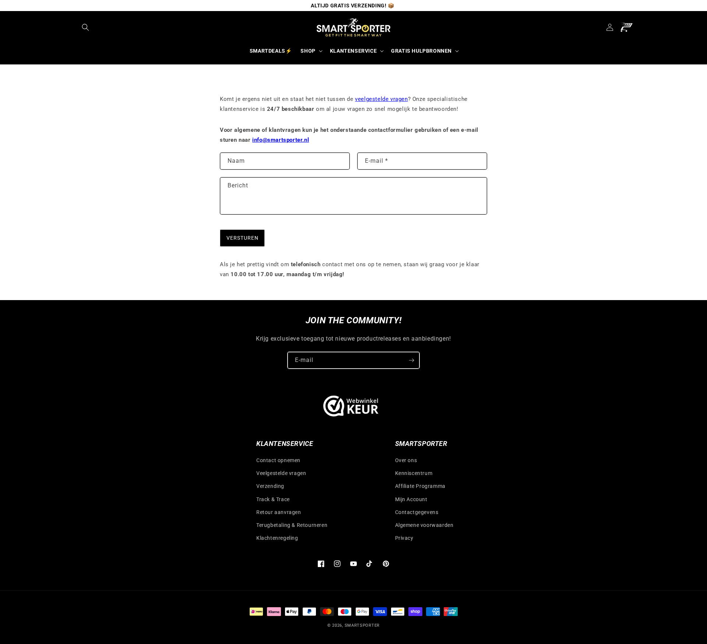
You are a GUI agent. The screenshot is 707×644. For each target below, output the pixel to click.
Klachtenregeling (277, 538)
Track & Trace (273, 499)
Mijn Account (411, 499)
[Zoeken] (85, 27)
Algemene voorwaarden (424, 525)
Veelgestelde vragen (281, 473)
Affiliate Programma (420, 486)
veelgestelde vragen (381, 99)
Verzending (270, 486)
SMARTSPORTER (362, 625)
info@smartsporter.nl (280, 140)
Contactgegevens (417, 512)
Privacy (404, 538)
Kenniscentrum (414, 473)
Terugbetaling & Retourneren (291, 525)
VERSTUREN (242, 238)
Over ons (406, 460)
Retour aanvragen (278, 512)
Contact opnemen (278, 460)
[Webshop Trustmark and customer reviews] (351, 407)
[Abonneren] (411, 360)
